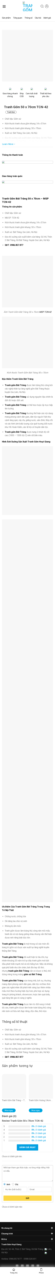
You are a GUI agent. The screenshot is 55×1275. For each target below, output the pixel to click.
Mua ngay (9, 1110)
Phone (41, 1273)
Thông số (28, 18)
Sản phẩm (6, 18)
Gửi (27, 1198)
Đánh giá (47, 18)
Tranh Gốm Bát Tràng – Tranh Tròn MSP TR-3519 (14, 1100)
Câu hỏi (38, 18)
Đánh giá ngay (27, 1147)
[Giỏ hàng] (51, 6)
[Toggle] (52, 1228)
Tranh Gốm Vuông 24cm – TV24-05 (41, 1100)
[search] (42, 6)
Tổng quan (17, 18)
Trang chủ (13, 1273)
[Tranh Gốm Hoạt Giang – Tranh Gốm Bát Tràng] (25, 6)
